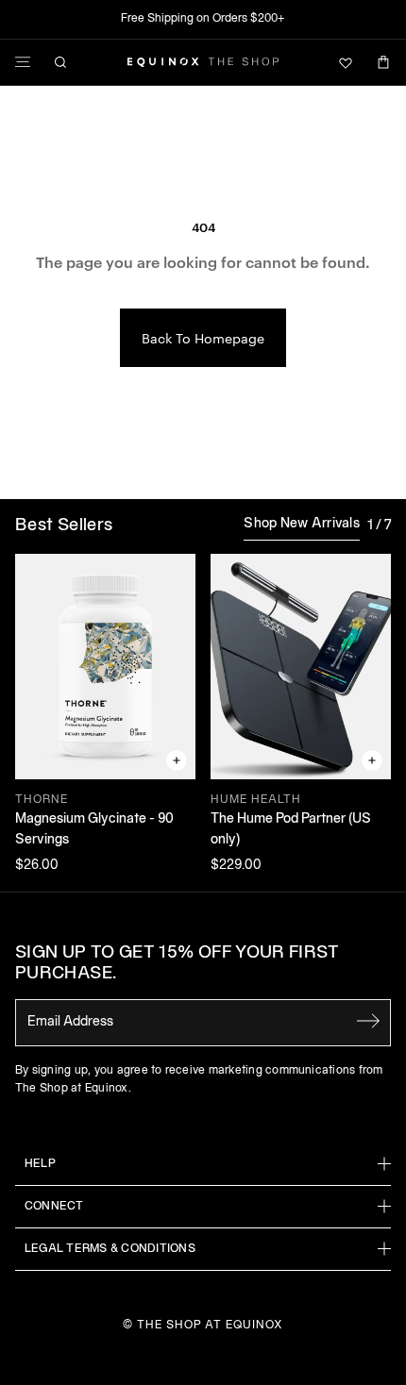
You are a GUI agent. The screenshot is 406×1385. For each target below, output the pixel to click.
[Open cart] (383, 62)
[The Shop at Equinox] (203, 62)
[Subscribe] (368, 1021)
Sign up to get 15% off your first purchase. (177, 963)
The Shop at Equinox (210, 1325)
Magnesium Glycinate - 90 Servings (94, 829)
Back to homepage (203, 337)
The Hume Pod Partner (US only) (291, 829)
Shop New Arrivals (302, 524)
